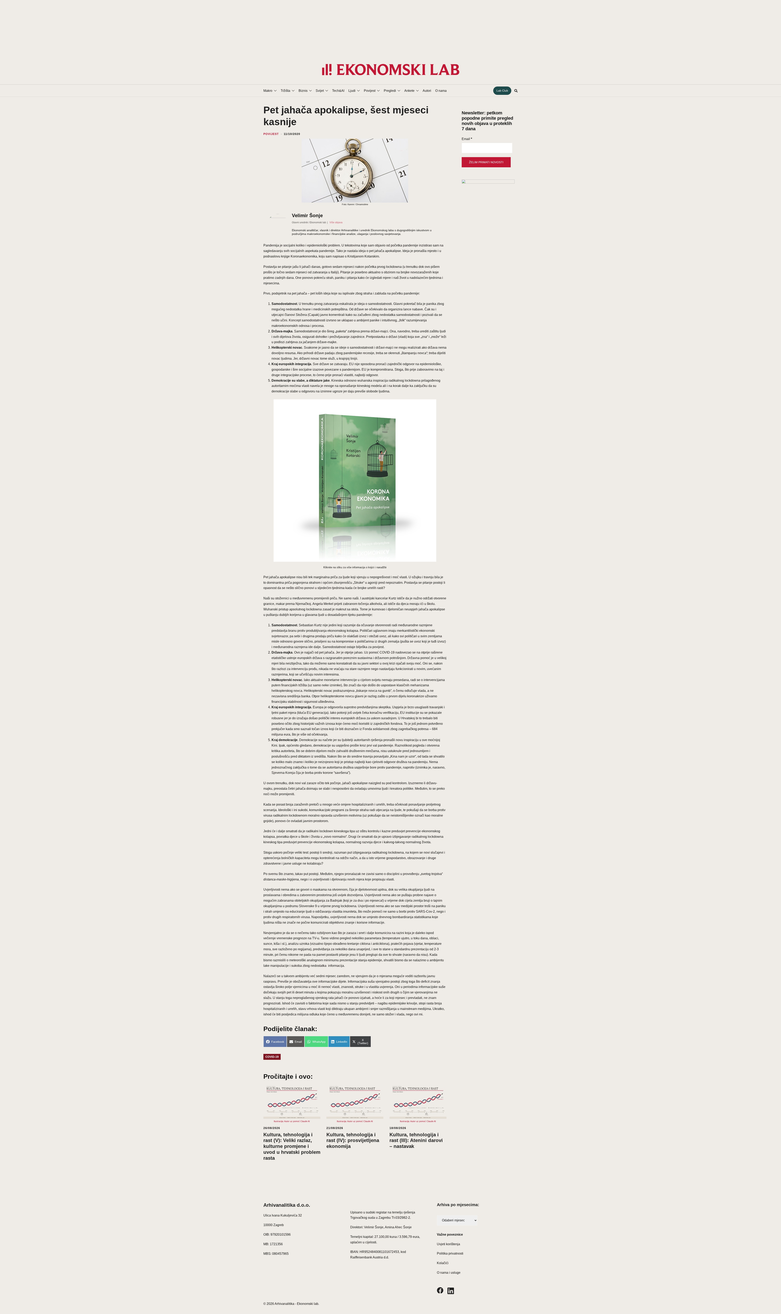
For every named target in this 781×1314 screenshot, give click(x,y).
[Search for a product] (516, 90)
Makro (267, 90)
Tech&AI (338, 90)
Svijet (320, 90)
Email (467, 139)
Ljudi (352, 90)
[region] (390, 27)
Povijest (369, 90)
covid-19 (272, 1056)
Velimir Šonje (307, 215)
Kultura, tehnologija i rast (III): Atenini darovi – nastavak (416, 1140)
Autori (427, 90)
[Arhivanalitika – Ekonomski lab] (390, 69)
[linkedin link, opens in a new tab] (450, 1290)
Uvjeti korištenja (448, 1244)
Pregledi (390, 90)
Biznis (303, 90)
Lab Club (502, 90)
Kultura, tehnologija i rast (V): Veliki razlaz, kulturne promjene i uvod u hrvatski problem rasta (291, 1146)
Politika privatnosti (450, 1253)
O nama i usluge (448, 1272)
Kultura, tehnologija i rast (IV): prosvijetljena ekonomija (352, 1140)
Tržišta (285, 90)
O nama (441, 90)
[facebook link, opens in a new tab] (440, 1290)
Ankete (409, 90)
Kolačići (442, 1263)
